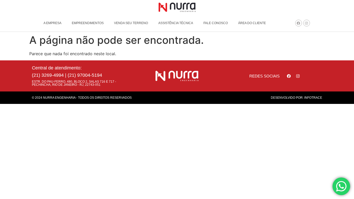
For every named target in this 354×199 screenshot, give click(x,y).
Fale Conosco (215, 23)
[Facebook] (298, 23)
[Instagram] (306, 23)
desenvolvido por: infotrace (296, 98)
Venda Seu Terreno (131, 23)
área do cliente (252, 23)
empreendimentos (88, 23)
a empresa (52, 23)
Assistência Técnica (175, 23)
